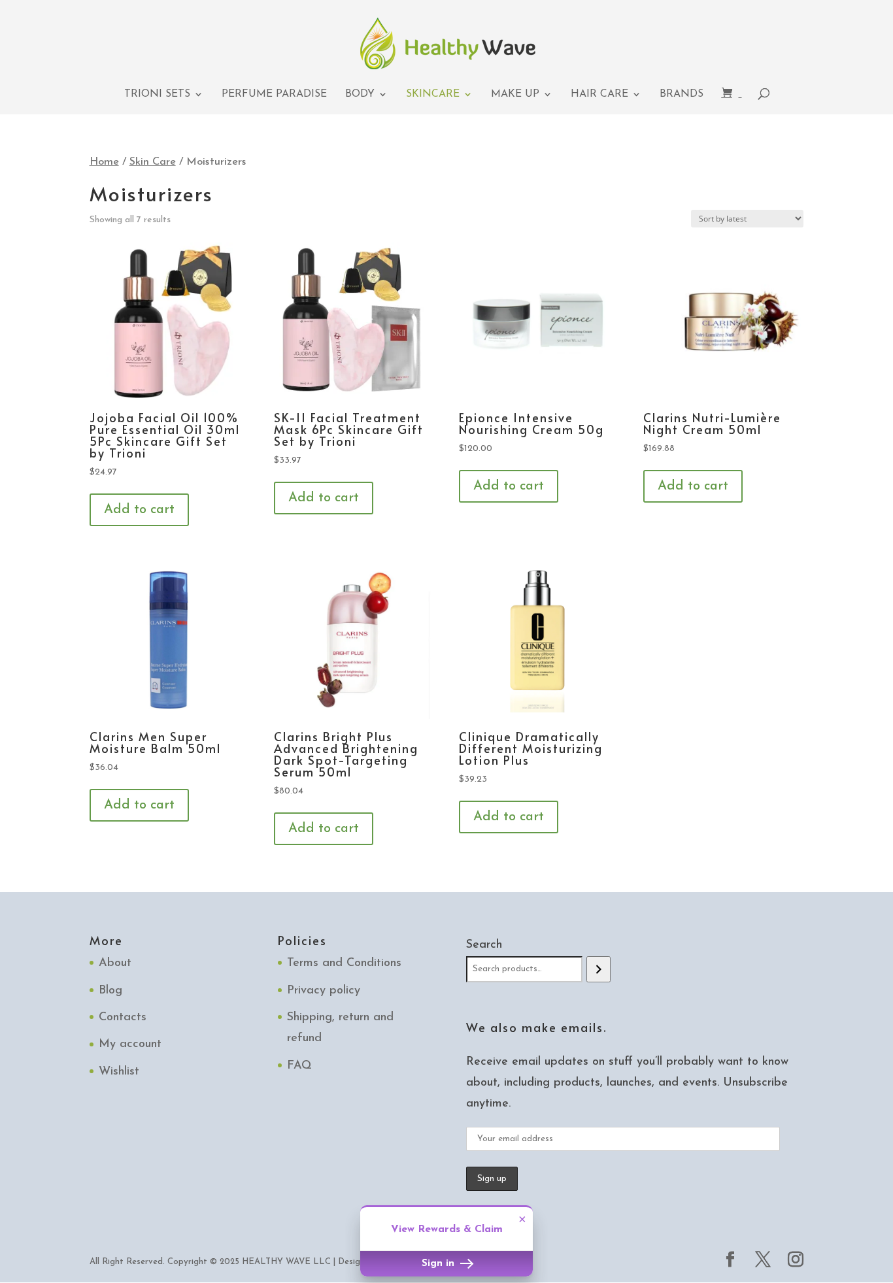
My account (130, 1044)
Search (484, 945)
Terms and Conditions (344, 963)
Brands (681, 94)
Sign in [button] (440, 1264)
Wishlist (119, 1072)
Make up (515, 94)
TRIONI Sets (157, 94)
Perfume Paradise (274, 94)
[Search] (598, 969)
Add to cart (139, 509)
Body (360, 94)
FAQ (299, 1066)
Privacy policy (323, 991)
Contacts (122, 1018)
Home (104, 162)
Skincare (433, 94)
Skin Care (152, 162)
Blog (110, 991)
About (115, 963)
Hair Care (599, 94)
